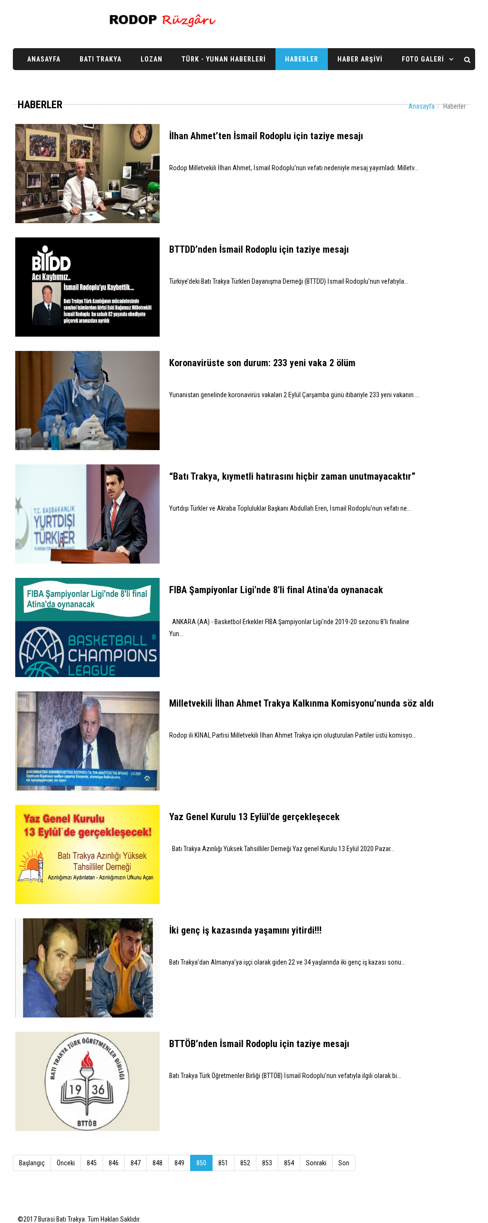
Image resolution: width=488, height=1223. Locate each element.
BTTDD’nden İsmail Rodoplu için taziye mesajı (259, 249)
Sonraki (316, 1163)
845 (92, 1163)
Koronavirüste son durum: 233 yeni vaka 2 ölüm (262, 363)
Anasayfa (44, 59)
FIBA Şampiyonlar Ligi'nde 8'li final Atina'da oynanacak (276, 590)
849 (179, 1163)
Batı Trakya (101, 59)
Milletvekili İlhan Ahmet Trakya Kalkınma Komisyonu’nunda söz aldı (301, 703)
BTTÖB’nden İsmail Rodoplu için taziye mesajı (259, 1043)
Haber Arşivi (360, 59)
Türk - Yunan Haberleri (224, 59)
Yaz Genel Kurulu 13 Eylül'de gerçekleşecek (254, 816)
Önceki (66, 1163)
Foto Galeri (423, 59)
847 (136, 1163)
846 (114, 1163)
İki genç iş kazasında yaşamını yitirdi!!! (245, 930)
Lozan (152, 59)
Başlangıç (32, 1163)
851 (223, 1163)
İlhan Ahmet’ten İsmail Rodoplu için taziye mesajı (266, 136)
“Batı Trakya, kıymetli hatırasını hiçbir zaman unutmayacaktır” (292, 476)
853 (267, 1163)
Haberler (301, 59)
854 (289, 1163)
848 (157, 1163)
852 (245, 1163)
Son (343, 1163)
